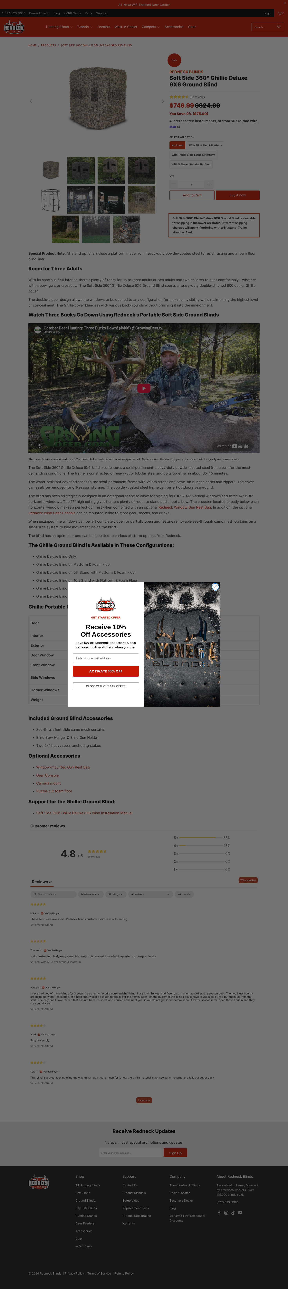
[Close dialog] (215, 586)
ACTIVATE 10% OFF (105, 671)
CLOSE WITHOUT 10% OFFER (106, 686)
